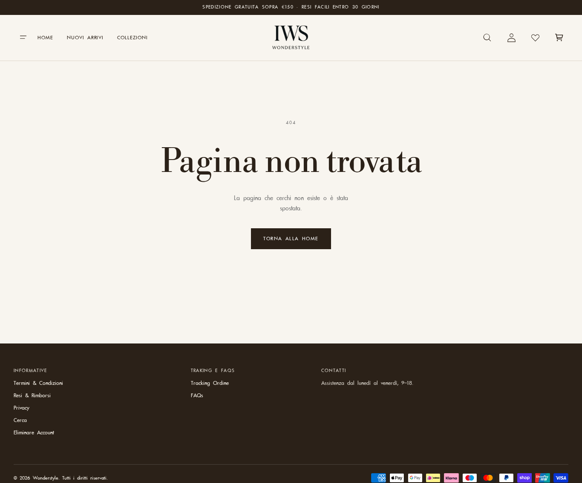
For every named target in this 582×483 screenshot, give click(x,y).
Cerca (20, 420)
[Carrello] (559, 37)
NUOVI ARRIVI (85, 38)
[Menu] (23, 37)
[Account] (511, 37)
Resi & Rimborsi (32, 395)
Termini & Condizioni (38, 383)
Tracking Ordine (210, 383)
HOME (45, 38)
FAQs (197, 395)
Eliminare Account (34, 432)
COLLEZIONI (132, 38)
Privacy (21, 407)
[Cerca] (487, 37)
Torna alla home (291, 239)
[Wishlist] (535, 37)
